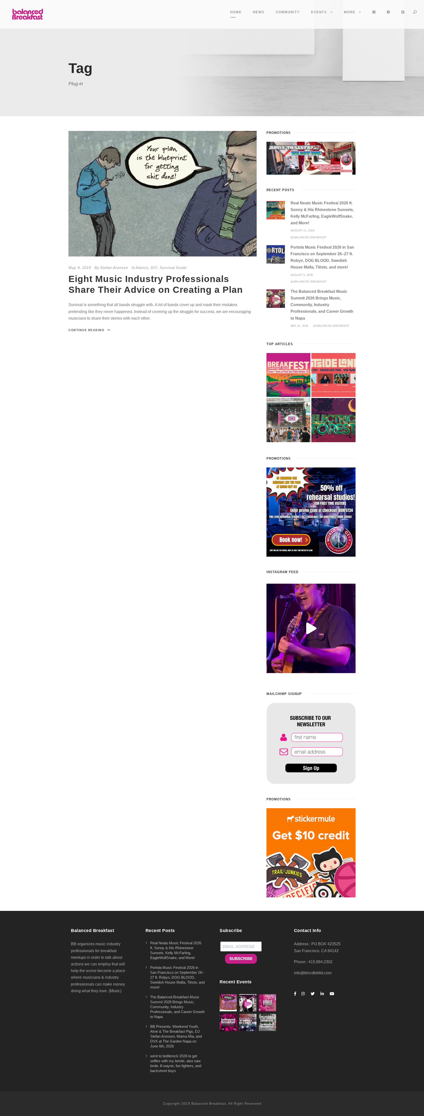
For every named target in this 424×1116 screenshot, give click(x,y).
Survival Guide (173, 268)
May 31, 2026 (299, 325)
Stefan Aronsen (114, 268)
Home (236, 12)
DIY (154, 268)
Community (288, 12)
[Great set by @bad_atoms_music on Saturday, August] (311, 628)
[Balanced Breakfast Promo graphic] (311, 511)
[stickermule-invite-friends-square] (311, 852)
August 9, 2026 (302, 274)
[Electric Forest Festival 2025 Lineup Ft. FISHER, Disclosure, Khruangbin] (333, 420)
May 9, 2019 (79, 268)
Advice (142, 268)
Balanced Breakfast (310, 237)
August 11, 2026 (303, 230)
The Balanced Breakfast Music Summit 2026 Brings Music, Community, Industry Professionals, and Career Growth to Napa (322, 304)
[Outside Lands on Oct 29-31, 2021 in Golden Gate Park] (333, 375)
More (350, 12)
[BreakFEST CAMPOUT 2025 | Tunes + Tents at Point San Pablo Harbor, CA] (288, 375)
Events (319, 12)
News (259, 12)
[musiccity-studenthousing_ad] (311, 158)
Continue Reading (86, 330)
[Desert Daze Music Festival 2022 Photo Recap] (288, 420)
